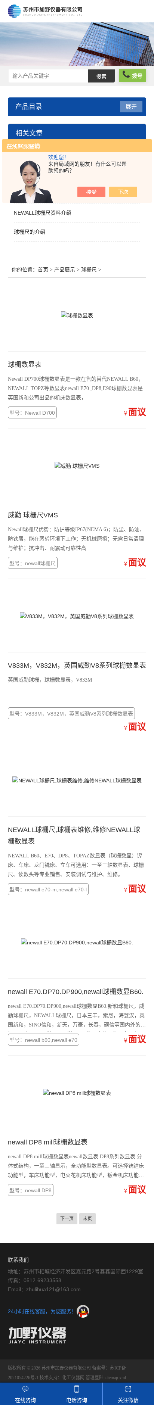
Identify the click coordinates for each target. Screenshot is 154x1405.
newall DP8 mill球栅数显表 (47, 1142)
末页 (87, 1218)
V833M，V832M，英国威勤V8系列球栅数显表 (77, 665)
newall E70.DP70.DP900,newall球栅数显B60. (76, 992)
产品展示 (64, 269)
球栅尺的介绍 (29, 232)
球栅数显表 (24, 364)
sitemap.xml (115, 1377)
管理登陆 (95, 1377)
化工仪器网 (73, 1377)
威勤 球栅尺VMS (33, 515)
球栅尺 (89, 269)
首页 (43, 269)
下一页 (67, 1218)
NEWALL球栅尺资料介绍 (42, 213)
